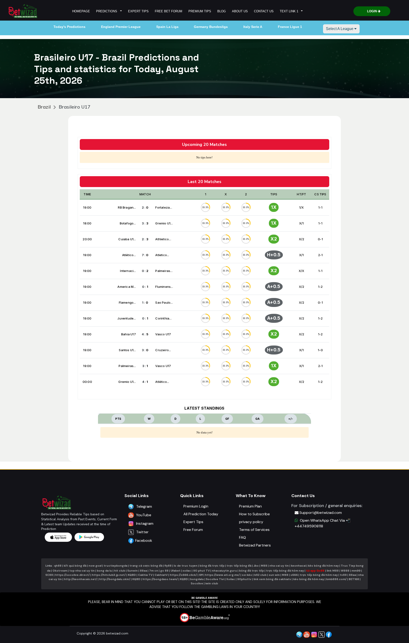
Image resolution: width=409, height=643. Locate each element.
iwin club (211, 583)
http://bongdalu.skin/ (114, 579)
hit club (119, 571)
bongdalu (197, 579)
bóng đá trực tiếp (212, 566)
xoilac (186, 571)
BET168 (354, 579)
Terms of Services (254, 529)
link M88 (333, 571)
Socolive (197, 583)
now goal (95, 566)
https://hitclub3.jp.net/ (109, 575)
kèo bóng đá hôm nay (323, 566)
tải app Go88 (315, 571)
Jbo (256, 566)
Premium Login (195, 506)
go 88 (164, 571)
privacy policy (251, 521)
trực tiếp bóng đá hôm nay (285, 571)
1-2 (320, 287)
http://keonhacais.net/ (80, 579)
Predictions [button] (107, 11)
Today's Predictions (69, 27)
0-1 (320, 239)
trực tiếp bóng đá (239, 566)
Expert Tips (138, 11)
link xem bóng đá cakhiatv (272, 579)
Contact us (264, 11)
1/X (301, 207)
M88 (264, 566)
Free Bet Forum (168, 11)
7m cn (153, 571)
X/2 (301, 239)
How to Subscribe (254, 514)
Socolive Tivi (215, 579)
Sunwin (132, 571)
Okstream (60, 571)
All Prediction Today (200, 514)
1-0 (320, 350)
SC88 (49, 575)
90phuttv (244, 579)
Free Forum (193, 529)
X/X (301, 271)
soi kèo (247, 575)
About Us (240, 11)
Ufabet (175, 571)
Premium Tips (199, 11)
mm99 (355, 571)
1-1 (320, 207)
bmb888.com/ (336, 579)
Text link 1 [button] (290, 11)
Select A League (340, 29)
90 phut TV (201, 571)
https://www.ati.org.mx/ (222, 575)
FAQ (242, 537)
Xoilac (230, 579)
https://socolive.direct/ (72, 575)
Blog (221, 11)
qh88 (58, 566)
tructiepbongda (115, 566)
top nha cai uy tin (82, 571)
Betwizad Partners (255, 545)
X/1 (301, 223)
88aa (143, 571)
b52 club (260, 575)
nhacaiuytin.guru (224, 571)
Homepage (81, 11)
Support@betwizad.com (320, 512)
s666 (294, 575)
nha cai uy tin (279, 566)
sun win (274, 575)
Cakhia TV (145, 575)
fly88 (168, 566)
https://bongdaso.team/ (160, 579)
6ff (201, 575)
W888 (345, 571)
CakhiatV (161, 575)
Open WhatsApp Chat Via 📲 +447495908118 (323, 523)
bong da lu (104, 571)
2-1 (320, 255)
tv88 (343, 575)
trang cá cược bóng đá (145, 566)
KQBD (132, 575)
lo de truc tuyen (185, 566)
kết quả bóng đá (75, 566)
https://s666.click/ (183, 575)
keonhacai (298, 566)
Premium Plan (250, 506)
